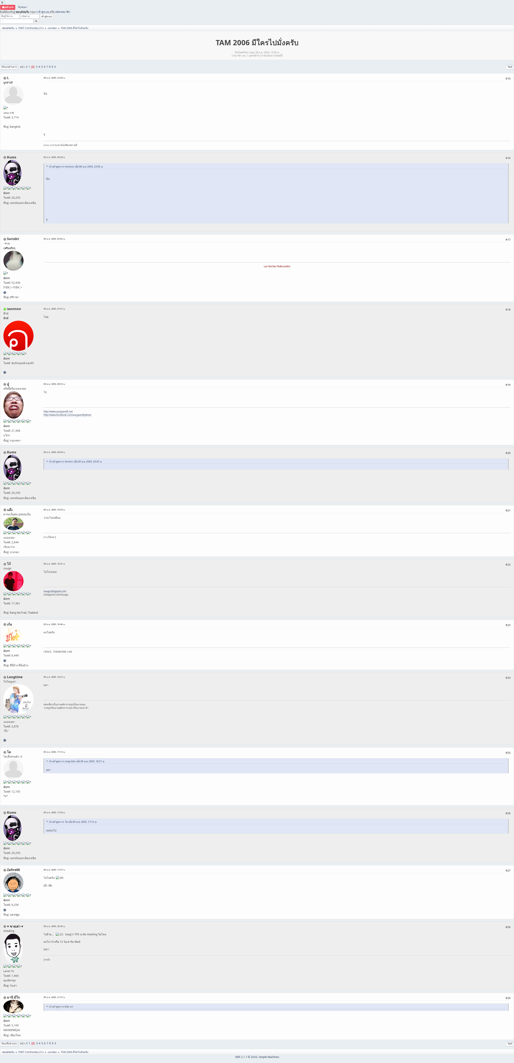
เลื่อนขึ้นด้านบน (9, 1043)
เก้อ (9, 624)
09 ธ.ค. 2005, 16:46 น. (54, 624)
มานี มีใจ (13, 997)
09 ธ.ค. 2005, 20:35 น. (54, 926)
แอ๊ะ (10, 509)
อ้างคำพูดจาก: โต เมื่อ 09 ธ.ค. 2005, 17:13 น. (73, 822)
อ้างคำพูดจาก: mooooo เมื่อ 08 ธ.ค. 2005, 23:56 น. (76, 166)
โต (9, 752)
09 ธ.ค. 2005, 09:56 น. (54, 452)
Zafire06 (13, 870)
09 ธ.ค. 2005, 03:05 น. (54, 238)
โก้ (9, 564)
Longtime (14, 677)
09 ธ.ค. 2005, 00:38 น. (54, 157)
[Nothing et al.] (4, 910)
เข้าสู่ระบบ (43, 12)
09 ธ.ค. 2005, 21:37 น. (54, 997)
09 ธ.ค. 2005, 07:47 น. (54, 308)
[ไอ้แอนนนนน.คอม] (4, 372)
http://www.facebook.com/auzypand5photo (67, 415)
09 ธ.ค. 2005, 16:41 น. (54, 563)
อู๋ (8, 384)
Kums (11, 157)
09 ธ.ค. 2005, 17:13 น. (54, 751)
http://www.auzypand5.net (58, 411)
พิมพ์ (510, 66)
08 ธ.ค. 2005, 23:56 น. (54, 77)
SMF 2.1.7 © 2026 (246, 1057)
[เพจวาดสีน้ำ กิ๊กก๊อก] (4, 740)
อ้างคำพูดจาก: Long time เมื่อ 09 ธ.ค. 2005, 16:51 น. (77, 761)
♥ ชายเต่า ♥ (15, 926)
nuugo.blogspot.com (55, 591)
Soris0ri (13, 239)
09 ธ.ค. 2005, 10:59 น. (54, 509)
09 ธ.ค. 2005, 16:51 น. (54, 676)
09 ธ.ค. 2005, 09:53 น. (54, 383)
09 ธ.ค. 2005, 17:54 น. (54, 812)
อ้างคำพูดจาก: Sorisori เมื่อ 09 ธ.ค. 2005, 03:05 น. (75, 461)
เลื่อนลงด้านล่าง (9, 66)
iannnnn (14, 309)
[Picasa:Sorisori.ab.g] (4, 292)
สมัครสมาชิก (62, 12)
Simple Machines (269, 1057)
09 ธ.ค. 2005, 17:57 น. (54, 869)
